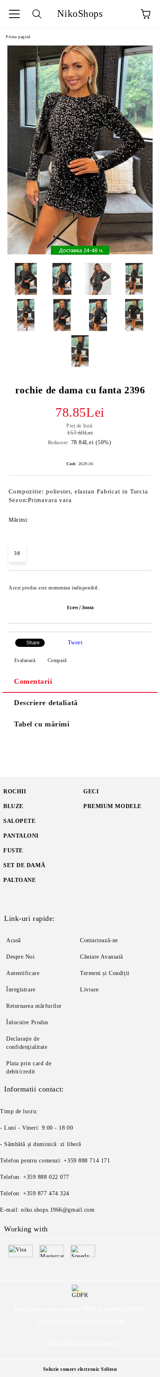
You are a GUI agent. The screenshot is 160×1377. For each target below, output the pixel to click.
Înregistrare (21, 990)
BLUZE (13, 806)
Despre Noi (20, 957)
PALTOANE (19, 880)
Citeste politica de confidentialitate (80, 1321)
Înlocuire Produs (27, 1022)
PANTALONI (21, 836)
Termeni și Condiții (105, 973)
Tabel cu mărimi (41, 724)
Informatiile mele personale (83, 1343)
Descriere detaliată (46, 703)
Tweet (75, 642)
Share (33, 643)
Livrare (89, 990)
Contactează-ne (99, 940)
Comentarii (33, 681)
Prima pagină (18, 36)
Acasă (13, 940)
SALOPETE (19, 821)
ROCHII (14, 791)
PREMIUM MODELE (112, 806)
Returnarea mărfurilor (34, 1006)
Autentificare (22, 973)
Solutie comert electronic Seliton (80, 1369)
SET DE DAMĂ (24, 865)
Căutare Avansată (101, 957)
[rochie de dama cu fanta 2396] (80, 252)
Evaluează (25, 660)
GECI (90, 791)
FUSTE (13, 850)
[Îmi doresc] (140, 584)
